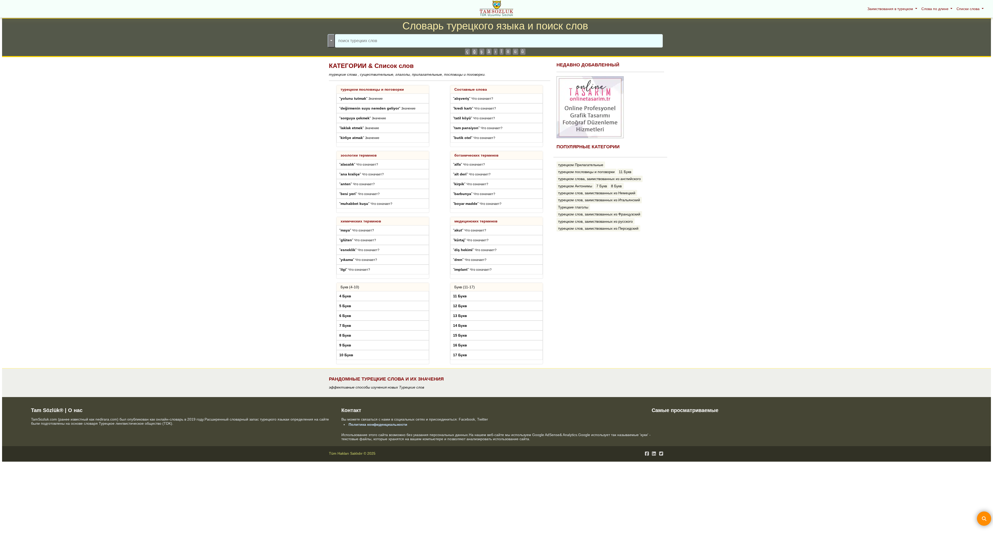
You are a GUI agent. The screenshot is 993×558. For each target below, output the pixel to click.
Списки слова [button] (969, 9)
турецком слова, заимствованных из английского (599, 179)
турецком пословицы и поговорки (372, 89)
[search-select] (331, 41)
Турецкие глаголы (573, 207)
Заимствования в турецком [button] (890, 9)
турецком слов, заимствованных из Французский (599, 214)
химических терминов (361, 221)
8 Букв (616, 186)
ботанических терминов (476, 155)
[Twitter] (661, 454)
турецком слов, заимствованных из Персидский (598, 228)
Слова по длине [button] (935, 9)
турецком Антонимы (575, 186)
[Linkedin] (654, 454)
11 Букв (625, 172)
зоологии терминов (359, 155)
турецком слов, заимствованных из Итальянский (599, 200)
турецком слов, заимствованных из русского (595, 221)
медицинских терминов (476, 221)
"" (361, 98)
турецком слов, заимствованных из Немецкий (596, 193)
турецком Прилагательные (580, 165)
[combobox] (499, 41)
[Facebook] (647, 454)
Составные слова (470, 89)
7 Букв (601, 186)
